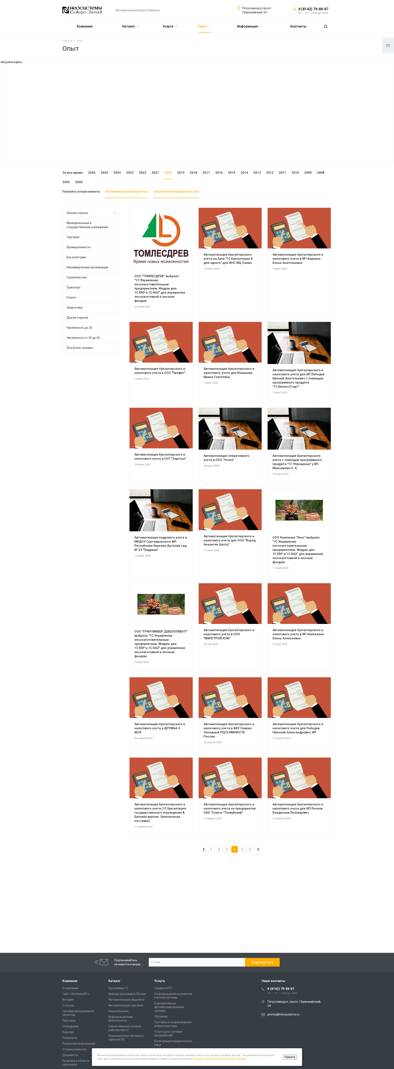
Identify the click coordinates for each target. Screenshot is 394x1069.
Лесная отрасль (77, 213)
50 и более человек (79, 347)
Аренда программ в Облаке (127, 994)
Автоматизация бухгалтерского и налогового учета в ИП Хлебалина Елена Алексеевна (298, 634)
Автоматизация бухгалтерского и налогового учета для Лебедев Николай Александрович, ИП (298, 728)
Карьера (68, 1032)
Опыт (203, 26)
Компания (85, 26)
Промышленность (78, 247)
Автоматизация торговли (125, 1005)
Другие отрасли (77, 317)
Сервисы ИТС (163, 988)
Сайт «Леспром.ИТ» (75, 994)
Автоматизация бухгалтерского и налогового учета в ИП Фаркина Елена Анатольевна (298, 259)
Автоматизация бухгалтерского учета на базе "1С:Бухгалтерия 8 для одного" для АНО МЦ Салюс (228, 259)
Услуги (168, 26)
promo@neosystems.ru (283, 1014)
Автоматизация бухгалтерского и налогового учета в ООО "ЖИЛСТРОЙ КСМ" (229, 634)
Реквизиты (69, 1037)
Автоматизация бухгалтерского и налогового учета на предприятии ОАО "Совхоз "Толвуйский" (230, 808)
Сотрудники (70, 1026)
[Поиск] (326, 27)
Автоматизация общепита (126, 999)
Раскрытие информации (78, 1043)
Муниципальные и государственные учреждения (87, 225)
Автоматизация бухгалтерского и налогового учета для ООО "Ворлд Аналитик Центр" (230, 540)
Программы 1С (118, 988)
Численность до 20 (79, 327)
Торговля (72, 237)
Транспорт (73, 287)
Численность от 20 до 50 (83, 337)
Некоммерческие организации (87, 267)
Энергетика (74, 307)
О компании (70, 988)
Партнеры (69, 1020)
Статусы (68, 1005)
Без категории (76, 257)
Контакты (298, 26)
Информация (248, 26)
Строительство (76, 277)
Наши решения (118, 1011)
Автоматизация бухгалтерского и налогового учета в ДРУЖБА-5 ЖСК (159, 728)
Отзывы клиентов (74, 1049)
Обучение (161, 1016)
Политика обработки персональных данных (219, 1058)
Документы (70, 1055)
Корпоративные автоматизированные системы (169, 1007)
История (68, 999)
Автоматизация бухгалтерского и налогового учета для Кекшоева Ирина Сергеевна (229, 373)
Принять (290, 1057)
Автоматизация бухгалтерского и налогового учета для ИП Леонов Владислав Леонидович (298, 808)
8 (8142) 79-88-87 (313, 9)
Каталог (129, 26)
